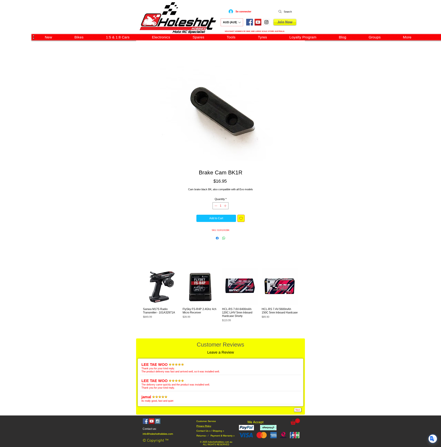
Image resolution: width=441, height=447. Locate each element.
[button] (232, 22)
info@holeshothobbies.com (158, 433)
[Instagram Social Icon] (157, 421)
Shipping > (218, 430)
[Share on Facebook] (217, 238)
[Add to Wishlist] (241, 218)
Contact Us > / (204, 430)
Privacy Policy (203, 426)
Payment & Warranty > (223, 435)
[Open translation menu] (433, 439)
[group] (220, 297)
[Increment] (225, 205)
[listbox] (232, 22)
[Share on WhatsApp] (224, 238)
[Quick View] (161, 286)
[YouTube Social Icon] (258, 22)
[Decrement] (215, 205)
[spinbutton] (220, 205)
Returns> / (203, 435)
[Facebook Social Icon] (249, 22)
